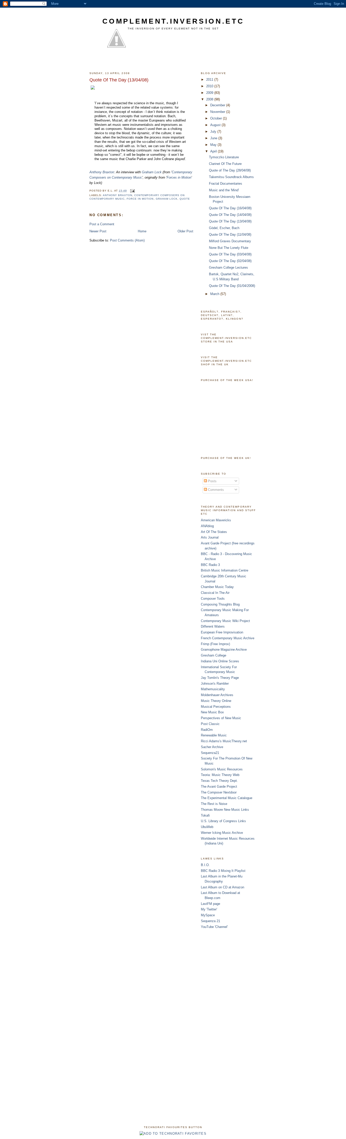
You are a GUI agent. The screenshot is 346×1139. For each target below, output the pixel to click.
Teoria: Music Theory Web (220, 775)
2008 (210, 99)
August (216, 125)
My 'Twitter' (209, 909)
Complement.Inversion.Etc (173, 21)
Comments (215, 490)
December (218, 105)
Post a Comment (101, 224)
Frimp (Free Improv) (215, 644)
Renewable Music (214, 735)
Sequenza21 (210, 753)
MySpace (208, 915)
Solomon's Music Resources (222, 769)
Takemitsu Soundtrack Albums (231, 177)
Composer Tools (213, 598)
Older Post (185, 231)
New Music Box (212, 712)
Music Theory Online (216, 701)
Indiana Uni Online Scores (220, 661)
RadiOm (207, 730)
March (215, 294)
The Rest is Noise (214, 804)
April (214, 151)
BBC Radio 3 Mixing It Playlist (223, 871)
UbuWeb (207, 827)
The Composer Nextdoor (219, 792)
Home (142, 231)
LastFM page (210, 904)
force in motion (140, 198)
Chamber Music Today (217, 587)
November (218, 112)
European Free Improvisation (222, 632)
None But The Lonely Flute (228, 248)
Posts (212, 481)
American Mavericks (216, 520)
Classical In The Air (215, 593)
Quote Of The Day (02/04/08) (230, 261)
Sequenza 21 (210, 921)
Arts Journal (210, 537)
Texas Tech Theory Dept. (219, 781)
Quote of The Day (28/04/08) (230, 170)
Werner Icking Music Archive (222, 833)
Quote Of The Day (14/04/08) (230, 215)
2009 (210, 93)
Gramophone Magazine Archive (224, 649)
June (214, 138)
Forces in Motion (179, 177)
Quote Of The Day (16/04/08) (230, 208)
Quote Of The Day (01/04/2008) (232, 286)
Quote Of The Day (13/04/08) (230, 221)
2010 (210, 86)
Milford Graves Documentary (230, 241)
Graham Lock (152, 172)
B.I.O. (205, 865)
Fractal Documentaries (225, 183)
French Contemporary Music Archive (227, 638)
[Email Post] (132, 190)
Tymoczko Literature (224, 157)
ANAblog (207, 526)
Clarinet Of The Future (225, 164)
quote (185, 198)
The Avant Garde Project (219, 786)
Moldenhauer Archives (217, 695)
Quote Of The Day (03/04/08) (230, 254)
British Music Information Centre (224, 570)
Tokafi (205, 815)
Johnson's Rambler (215, 683)
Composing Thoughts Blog (220, 604)
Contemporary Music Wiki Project (225, 621)
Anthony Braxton (101, 172)
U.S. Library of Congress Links (223, 821)
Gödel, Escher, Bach (224, 228)
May (214, 145)
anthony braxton (117, 195)
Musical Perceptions (216, 707)
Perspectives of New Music (221, 718)
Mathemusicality (213, 689)
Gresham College (213, 655)
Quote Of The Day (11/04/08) (230, 234)
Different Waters (213, 626)
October (216, 118)
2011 (210, 79)
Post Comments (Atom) (127, 240)
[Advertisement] (221, 1016)
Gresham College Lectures (228, 267)
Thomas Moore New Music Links (225, 810)
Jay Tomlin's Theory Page (220, 678)
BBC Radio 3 (210, 565)
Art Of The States (214, 532)
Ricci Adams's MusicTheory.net (224, 741)
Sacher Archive (212, 747)
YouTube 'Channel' (214, 927)
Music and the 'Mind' (224, 190)
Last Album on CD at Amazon (222, 887)
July (213, 131)
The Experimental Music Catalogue (226, 798)
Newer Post (97, 231)
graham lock (167, 198)
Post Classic (210, 724)
